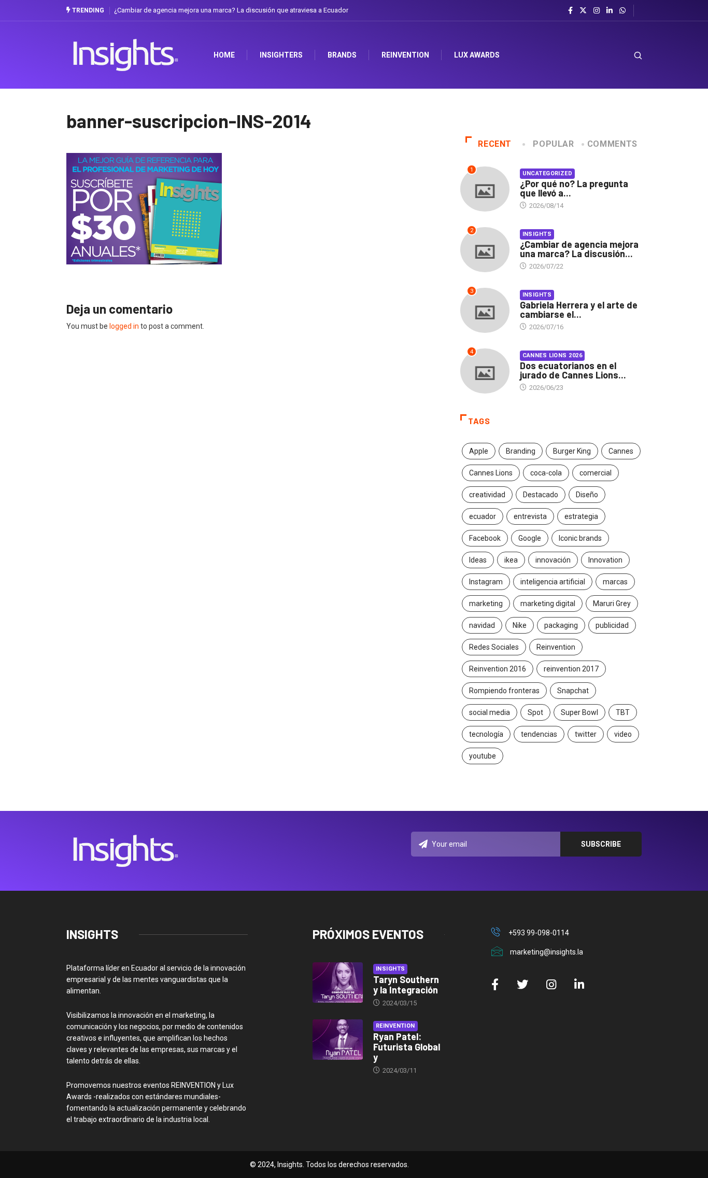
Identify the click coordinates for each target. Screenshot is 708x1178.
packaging (561, 625)
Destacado (540, 494)
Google (529, 538)
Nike (520, 625)
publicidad (612, 625)
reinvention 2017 (571, 669)
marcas (615, 582)
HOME (224, 55)
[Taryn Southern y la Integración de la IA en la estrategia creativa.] (338, 982)
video (623, 734)
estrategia (581, 516)
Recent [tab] (495, 144)
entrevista (530, 516)
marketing (486, 603)
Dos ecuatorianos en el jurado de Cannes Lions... (573, 370)
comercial (595, 473)
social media (489, 712)
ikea (511, 560)
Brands (342, 55)
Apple (478, 451)
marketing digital (547, 603)
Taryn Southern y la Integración (406, 984)
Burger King (572, 451)
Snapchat (573, 690)
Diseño (587, 494)
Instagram (486, 582)
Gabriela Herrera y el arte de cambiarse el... (579, 309)
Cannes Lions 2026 (552, 355)
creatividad (487, 494)
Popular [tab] (553, 144)
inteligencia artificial (552, 582)
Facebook (485, 538)
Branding (520, 451)
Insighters (281, 55)
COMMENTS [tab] (612, 144)
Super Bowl (579, 712)
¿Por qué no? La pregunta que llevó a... (574, 188)
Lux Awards (477, 55)
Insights (537, 234)
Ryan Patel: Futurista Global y (406, 1047)
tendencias (539, 734)
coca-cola (546, 473)
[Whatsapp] (622, 11)
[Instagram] (596, 11)
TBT (623, 712)
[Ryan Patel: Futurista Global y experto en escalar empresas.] (338, 1039)
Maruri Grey (612, 603)
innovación (553, 560)
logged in (124, 326)
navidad (482, 625)
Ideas (478, 560)
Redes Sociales (494, 647)
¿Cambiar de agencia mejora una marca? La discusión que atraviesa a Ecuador (231, 10)
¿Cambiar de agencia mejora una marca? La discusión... (579, 249)
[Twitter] (583, 10)
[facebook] (570, 11)
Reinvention (405, 55)
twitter (586, 734)
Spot (535, 712)
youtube (482, 756)
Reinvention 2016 (497, 669)
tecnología (486, 734)
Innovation (605, 560)
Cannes (620, 451)
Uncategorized (547, 173)
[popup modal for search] (625, 55)
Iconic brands (580, 538)
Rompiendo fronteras (504, 690)
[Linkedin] (609, 11)
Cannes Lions (491, 473)
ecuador (482, 516)
